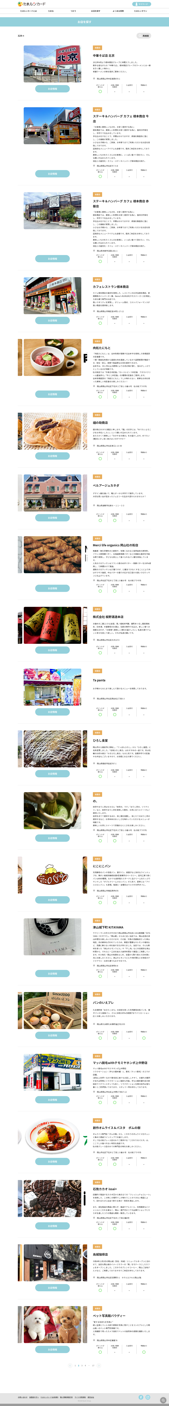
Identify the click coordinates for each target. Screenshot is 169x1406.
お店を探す (95, 11)
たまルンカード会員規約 (49, 1397)
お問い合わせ (22, 1397)
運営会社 (91, 1397)
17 (93, 1365)
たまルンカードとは (28, 11)
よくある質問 (118, 11)
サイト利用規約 (80, 1397)
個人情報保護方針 (66, 1397)
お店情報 (52, 88)
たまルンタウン (140, 11)
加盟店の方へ (34, 1397)
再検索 (146, 35)
